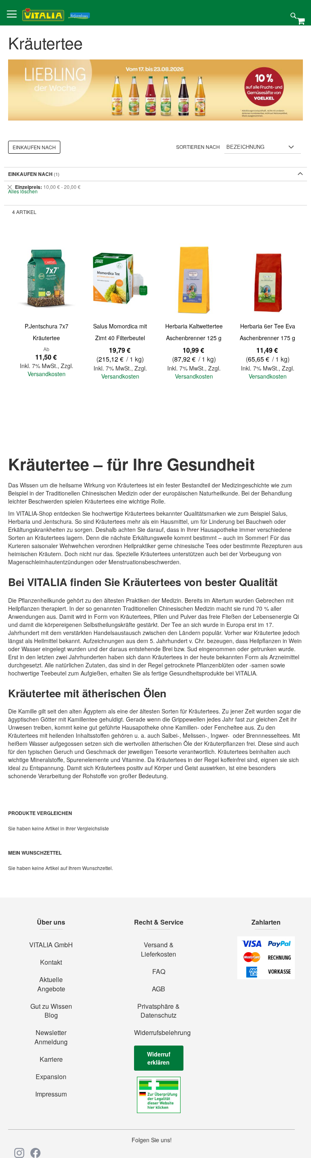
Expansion (51, 1076)
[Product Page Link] (46, 278)
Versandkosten (47, 374)
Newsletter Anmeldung (51, 1037)
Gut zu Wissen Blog (51, 1011)
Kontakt (51, 962)
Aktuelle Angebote (51, 984)
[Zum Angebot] (155, 90)
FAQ (158, 971)
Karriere (51, 1059)
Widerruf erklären (158, 1058)
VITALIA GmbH (51, 944)
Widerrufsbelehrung (158, 1032)
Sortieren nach (198, 146)
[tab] (155, 187)
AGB (158, 988)
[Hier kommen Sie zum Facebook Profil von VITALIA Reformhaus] (35, 1153)
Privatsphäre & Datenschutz (158, 1011)
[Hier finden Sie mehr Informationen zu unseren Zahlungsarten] (266, 977)
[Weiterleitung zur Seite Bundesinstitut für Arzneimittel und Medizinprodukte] (159, 1111)
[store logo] (56, 13)
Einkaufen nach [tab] (34, 147)
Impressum (51, 1094)
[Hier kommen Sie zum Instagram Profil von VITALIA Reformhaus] (19, 1153)
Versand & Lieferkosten (158, 949)
